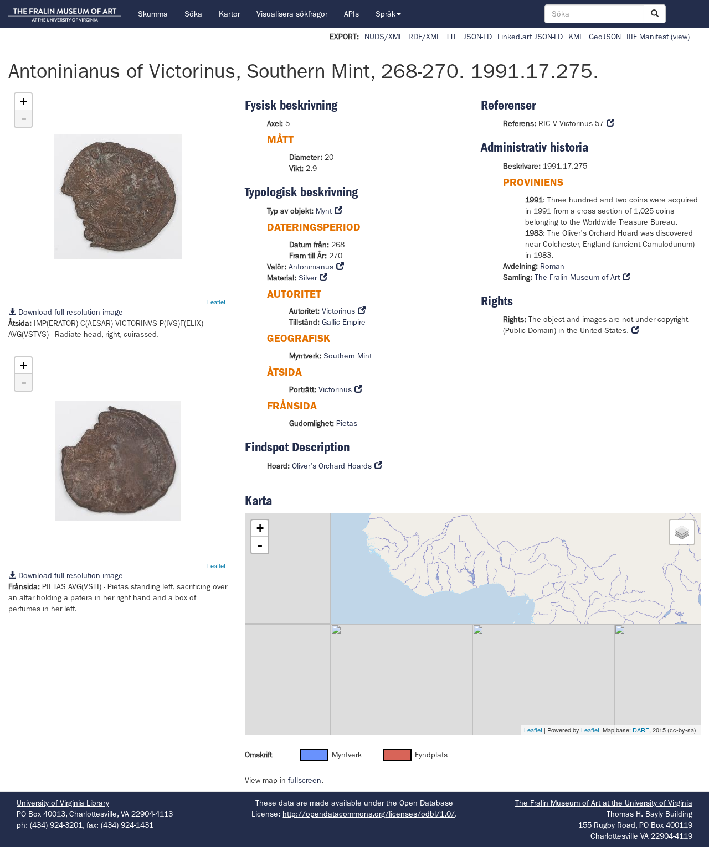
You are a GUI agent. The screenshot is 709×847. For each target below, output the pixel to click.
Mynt (324, 211)
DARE (641, 729)
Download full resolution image (69, 312)
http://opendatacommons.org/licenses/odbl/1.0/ (368, 814)
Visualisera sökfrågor (291, 14)
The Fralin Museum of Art (577, 277)
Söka (193, 14)
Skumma (153, 14)
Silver (308, 278)
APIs (351, 14)
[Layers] (682, 532)
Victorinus (338, 311)
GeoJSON (605, 36)
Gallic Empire (344, 322)
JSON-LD (477, 36)
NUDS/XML (383, 36)
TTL (452, 36)
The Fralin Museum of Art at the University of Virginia (603, 803)
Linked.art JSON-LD (530, 36)
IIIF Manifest (647, 36)
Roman (552, 266)
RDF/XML (424, 36)
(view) (680, 36)
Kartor (229, 14)
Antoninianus (311, 267)
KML (575, 36)
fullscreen (304, 780)
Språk (385, 14)
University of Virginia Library (63, 803)
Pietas (346, 423)
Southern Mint (347, 356)
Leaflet (216, 301)
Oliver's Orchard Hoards (332, 466)
